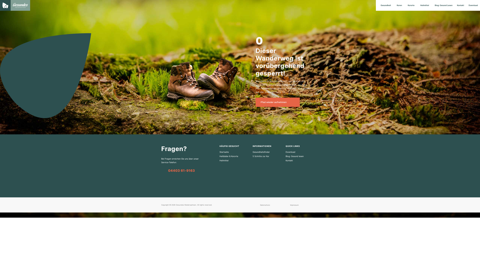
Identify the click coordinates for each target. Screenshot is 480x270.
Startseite (224, 152)
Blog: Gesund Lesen (443, 5)
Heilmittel (224, 160)
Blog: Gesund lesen (295, 156)
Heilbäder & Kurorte (229, 156)
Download (473, 5)
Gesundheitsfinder (261, 152)
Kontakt (460, 5)
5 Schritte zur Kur (261, 156)
